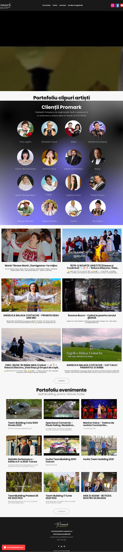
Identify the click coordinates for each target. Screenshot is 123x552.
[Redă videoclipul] (24, 409)
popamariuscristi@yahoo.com (61, 537)
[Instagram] (113, 5)
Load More (61, 381)
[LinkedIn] (61, 546)
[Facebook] (117, 5)
